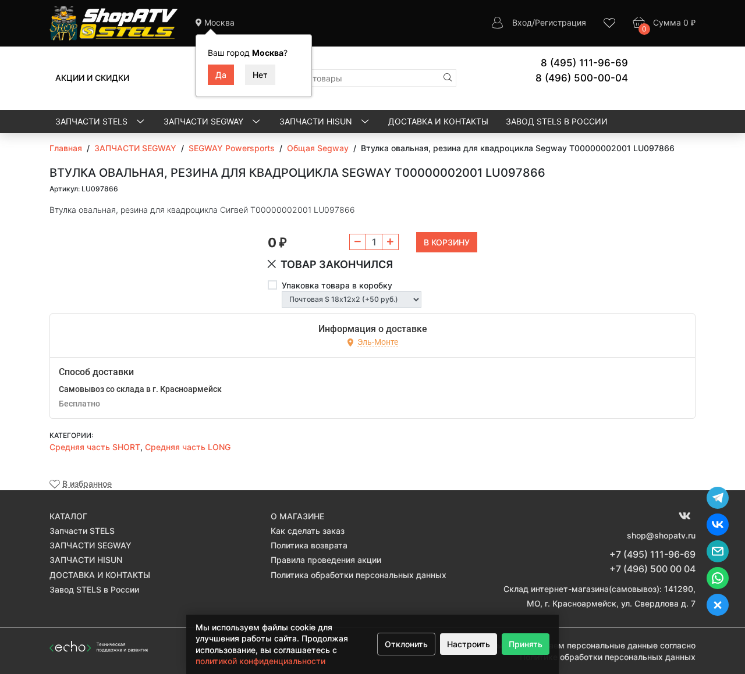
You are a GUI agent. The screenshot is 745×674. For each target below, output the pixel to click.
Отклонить (406, 644)
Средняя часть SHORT (94, 447)
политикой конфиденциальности (260, 661)
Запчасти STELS (92, 121)
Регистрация (560, 22)
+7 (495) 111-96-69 (652, 554)
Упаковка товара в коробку (337, 285)
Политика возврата (309, 545)
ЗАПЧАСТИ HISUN (316, 121)
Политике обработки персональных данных (608, 657)
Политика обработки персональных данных (358, 575)
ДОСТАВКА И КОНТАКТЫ (438, 121)
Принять (525, 644)
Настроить (468, 644)
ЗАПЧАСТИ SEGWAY (205, 121)
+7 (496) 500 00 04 (652, 569)
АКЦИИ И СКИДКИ (92, 78)
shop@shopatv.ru (661, 535)
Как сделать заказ (308, 531)
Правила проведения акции (326, 560)
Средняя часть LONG (187, 447)
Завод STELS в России (557, 121)
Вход (522, 22)
